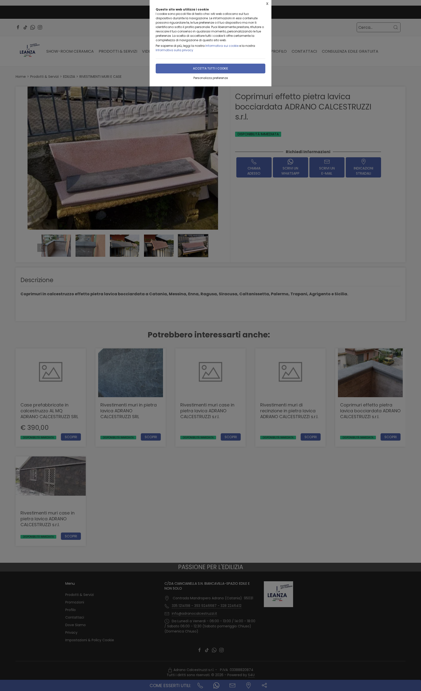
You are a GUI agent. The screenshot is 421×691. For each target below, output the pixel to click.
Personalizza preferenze (210, 78)
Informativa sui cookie (222, 46)
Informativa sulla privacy (174, 50)
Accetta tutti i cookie (210, 68)
